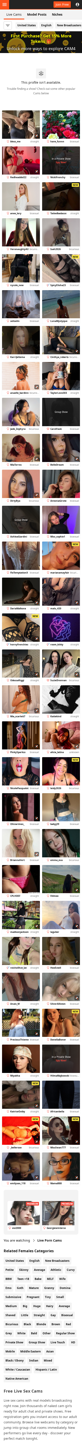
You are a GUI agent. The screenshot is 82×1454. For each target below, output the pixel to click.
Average (39, 1270)
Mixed (48, 1360)
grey (8, 1333)
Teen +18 (23, 1279)
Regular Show (65, 1333)
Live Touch (58, 1342)
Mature (34, 1288)
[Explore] (4, 4)
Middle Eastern (30, 1351)
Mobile (10, 1351)
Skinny (23, 1270)
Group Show (37, 1342)
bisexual (67, 1315)
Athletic (56, 1270)
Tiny (48, 1297)
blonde (41, 1324)
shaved (10, 1315)
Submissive (13, 1297)
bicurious (11, 1324)
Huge (37, 1306)
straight (39, 1315)
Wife (62, 1279)
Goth (20, 1288)
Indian (33, 1360)
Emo (8, 1288)
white (21, 1333)
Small (60, 1297)
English (46, 25)
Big (25, 1306)
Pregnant (33, 1297)
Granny (49, 1288)
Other (47, 1333)
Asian (50, 1351)
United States (26, 25)
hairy (49, 1306)
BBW (8, 1279)
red (68, 1324)
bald (34, 1333)
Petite (9, 1270)
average (64, 1306)
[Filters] (8, 25)
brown (55, 1324)
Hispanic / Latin (46, 1369)
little (24, 1315)
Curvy (71, 1270)
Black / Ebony (14, 1360)
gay (53, 1315)
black (27, 1324)
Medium (11, 1306)
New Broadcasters (57, 1261)
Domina (65, 1288)
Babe (38, 1279)
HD (73, 1342)
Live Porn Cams (49, 1240)
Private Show (14, 1342)
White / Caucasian (17, 1369)
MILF (50, 1279)
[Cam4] (24, 4)
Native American (16, 1379)
